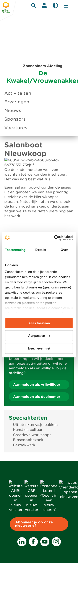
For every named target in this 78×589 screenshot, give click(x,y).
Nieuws (12, 110)
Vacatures (15, 127)
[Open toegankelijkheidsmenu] (55, 5)
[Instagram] (56, 541)
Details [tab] (40, 250)
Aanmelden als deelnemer (36, 397)
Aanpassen (36, 335)
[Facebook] (33, 541)
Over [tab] (64, 250)
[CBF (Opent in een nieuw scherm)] (31, 510)
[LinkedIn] (21, 541)
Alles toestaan (39, 323)
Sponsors (15, 119)
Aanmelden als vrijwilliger (36, 385)
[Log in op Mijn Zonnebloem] (44, 5)
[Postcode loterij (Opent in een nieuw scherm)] (48, 510)
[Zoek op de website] (33, 5)
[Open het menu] (66, 5)
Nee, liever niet (39, 348)
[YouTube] (44, 541)
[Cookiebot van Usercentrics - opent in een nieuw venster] (55, 238)
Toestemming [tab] (15, 250)
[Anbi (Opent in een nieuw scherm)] (16, 510)
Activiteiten (17, 93)
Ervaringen (16, 101)
